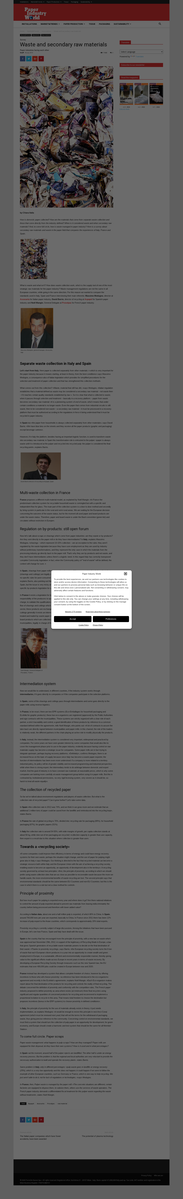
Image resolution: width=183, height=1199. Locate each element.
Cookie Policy (84, 625)
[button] (125, 573)
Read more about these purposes (98, 612)
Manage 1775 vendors (73, 612)
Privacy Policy (98, 625)
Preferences (111, 619)
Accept (73, 619)
